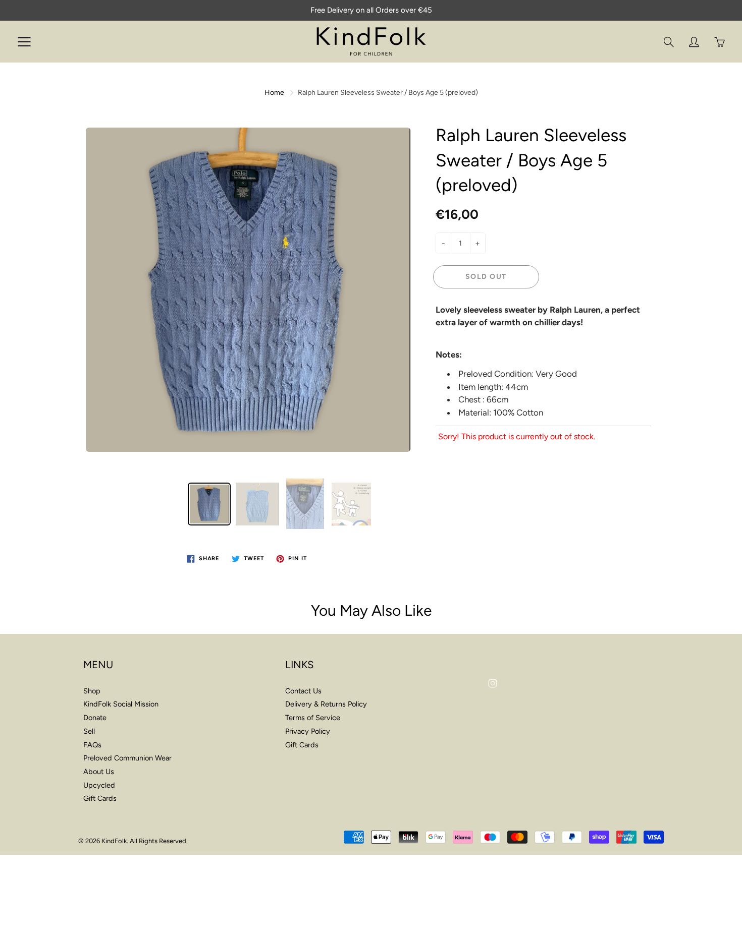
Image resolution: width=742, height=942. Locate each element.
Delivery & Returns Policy (326, 704)
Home (274, 92)
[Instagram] (492, 683)
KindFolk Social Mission (120, 704)
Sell (89, 731)
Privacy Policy (307, 731)
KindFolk (114, 841)
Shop (91, 690)
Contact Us (303, 690)
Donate (95, 717)
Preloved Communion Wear (127, 757)
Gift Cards (100, 798)
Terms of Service (312, 717)
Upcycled (99, 785)
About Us (98, 771)
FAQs (92, 744)
